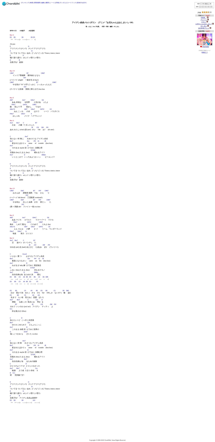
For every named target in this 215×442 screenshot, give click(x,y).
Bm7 (17, 123)
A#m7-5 (12, 109)
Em (28, 141)
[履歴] (47, 2)
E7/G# (33, 150)
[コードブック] (71, 2)
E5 (11, 37)
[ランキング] (25, 2)
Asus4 (25, 254)
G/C (34, 400)
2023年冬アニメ (203, 28)
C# (51, 109)
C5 (19, 277)
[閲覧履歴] (37, 2)
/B (32, 127)
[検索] (31, 2)
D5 (14, 37)
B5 (15, 277)
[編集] (43, 2)
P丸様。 (203, 17)
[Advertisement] (107, 12)
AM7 (11, 100)
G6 (43, 100)
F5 (37, 281)
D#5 (47, 277)
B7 (27, 73)
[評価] (57, 2)
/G (38, 141)
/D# (42, 127)
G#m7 (33, 100)
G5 (39, 295)
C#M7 (12, 73)
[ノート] (52, 2)
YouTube (205, 47)
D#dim (44, 155)
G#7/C (25, 104)
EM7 (22, 191)
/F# (47, 127)
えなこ (203, 22)
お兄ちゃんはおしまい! (204, 24)
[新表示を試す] (81, 2)
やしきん (204, 26)
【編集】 (208, 15)
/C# (38, 127)
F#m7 (13, 104)
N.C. (11, 309)
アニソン (204, 20)
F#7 (25, 78)
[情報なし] (204, 52)
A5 (24, 277)
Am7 (23, 100)
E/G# (25, 332)
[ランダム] (63, 2)
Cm (37, 300)
